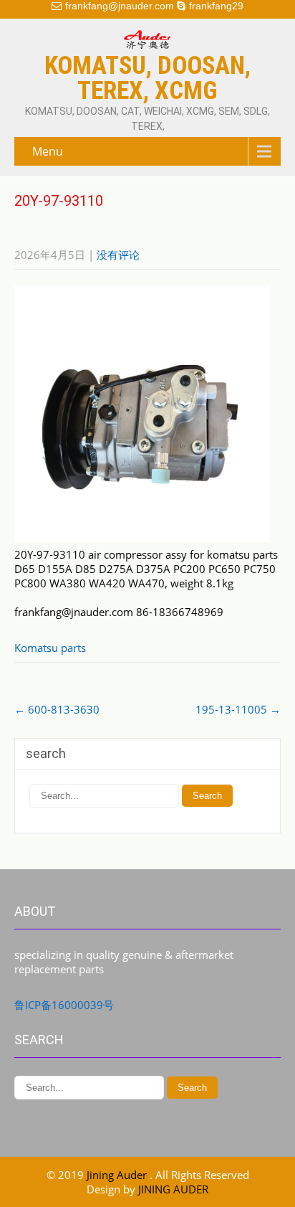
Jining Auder (118, 1175)
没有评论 (118, 254)
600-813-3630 (57, 709)
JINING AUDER (173, 1189)
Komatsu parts (50, 647)
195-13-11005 (238, 709)
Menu (47, 151)
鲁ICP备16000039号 (64, 1005)
